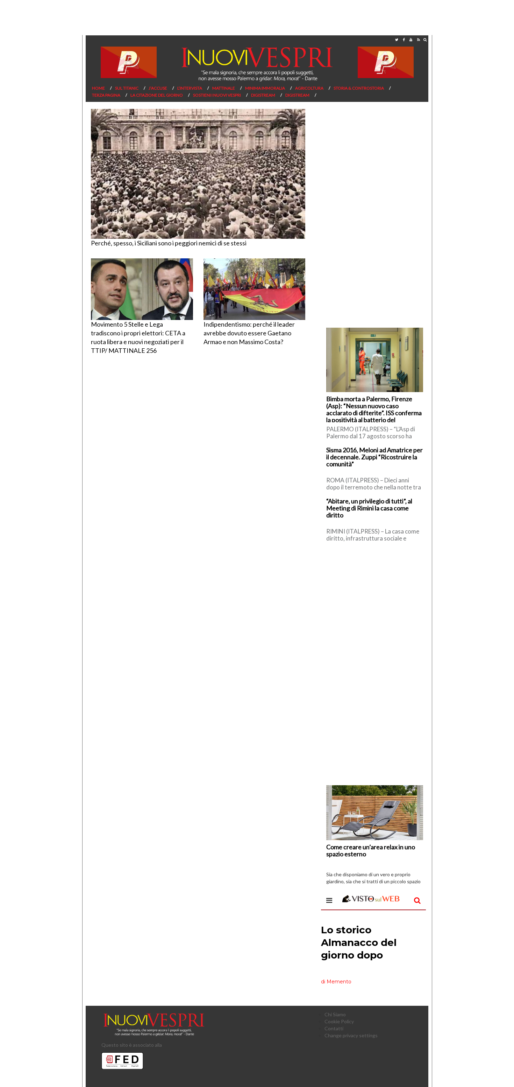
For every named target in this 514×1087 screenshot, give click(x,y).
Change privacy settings (351, 1035)
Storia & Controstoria (359, 88)
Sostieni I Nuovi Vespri (217, 95)
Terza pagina (106, 95)
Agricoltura (309, 88)
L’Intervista (189, 88)
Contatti (333, 1028)
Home (98, 88)
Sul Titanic (126, 88)
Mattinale (223, 88)
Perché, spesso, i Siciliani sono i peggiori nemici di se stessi (169, 243)
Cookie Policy (339, 1021)
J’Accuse (158, 88)
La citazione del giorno (156, 95)
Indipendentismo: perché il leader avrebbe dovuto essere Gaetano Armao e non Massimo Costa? (249, 333)
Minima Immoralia (265, 88)
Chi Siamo (335, 1014)
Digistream (263, 95)
